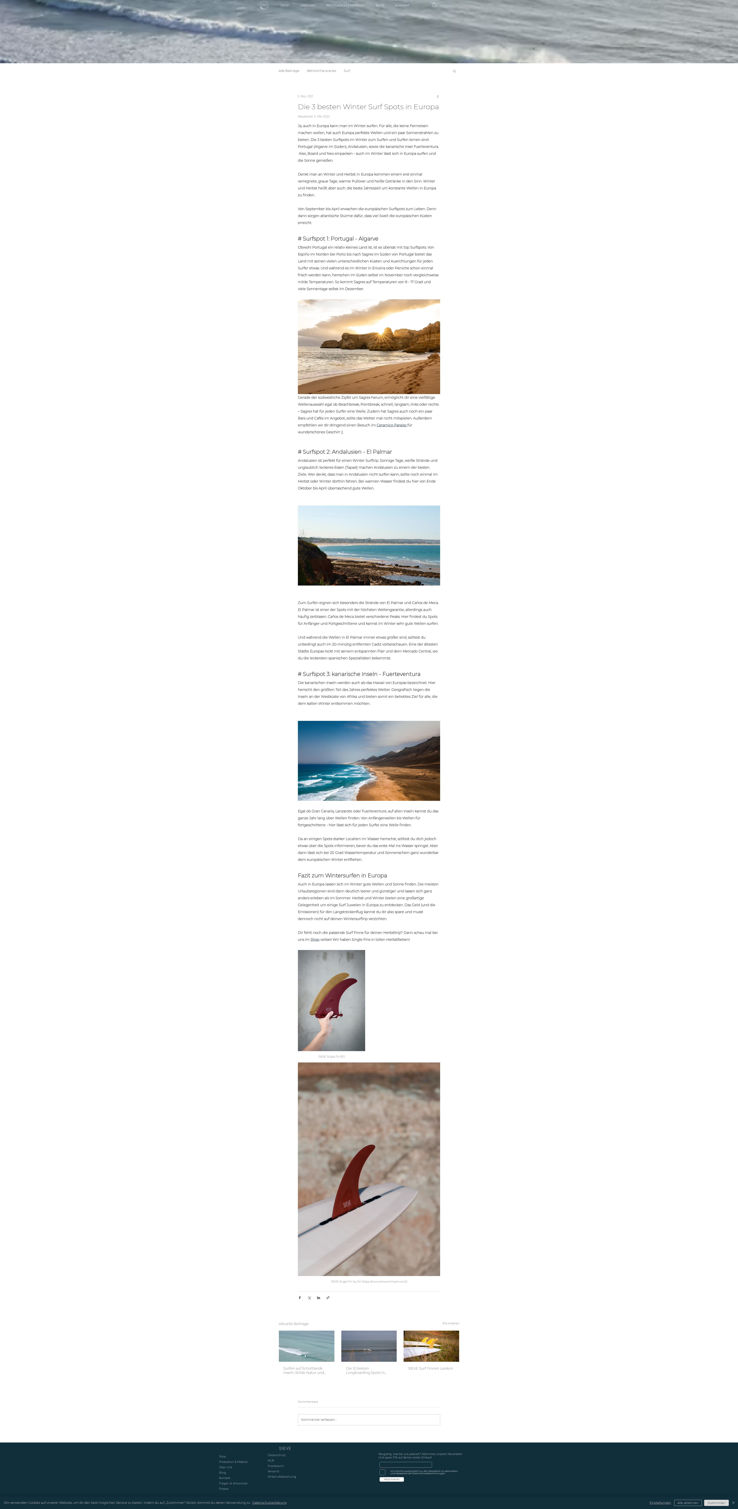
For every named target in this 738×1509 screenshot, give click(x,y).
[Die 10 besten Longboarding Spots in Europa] (369, 1346)
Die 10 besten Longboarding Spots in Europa (365, 1370)
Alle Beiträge (289, 71)
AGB (271, 1460)
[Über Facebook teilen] (300, 1297)
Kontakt (224, 1478)
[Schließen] (733, 1503)
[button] (434, 4)
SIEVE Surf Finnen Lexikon (430, 1368)
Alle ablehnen (688, 1503)
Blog (222, 1472)
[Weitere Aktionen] (437, 96)
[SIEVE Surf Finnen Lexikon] (431, 1346)
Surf (347, 71)
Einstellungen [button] (660, 1503)
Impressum (276, 1466)
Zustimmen (716, 1503)
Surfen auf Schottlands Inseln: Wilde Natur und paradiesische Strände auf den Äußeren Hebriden (305, 1370)
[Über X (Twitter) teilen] (309, 1297)
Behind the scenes (321, 71)
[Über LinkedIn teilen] (318, 1297)
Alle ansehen (450, 1323)
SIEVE (285, 1448)
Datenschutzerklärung (269, 1503)
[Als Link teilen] (328, 1297)
